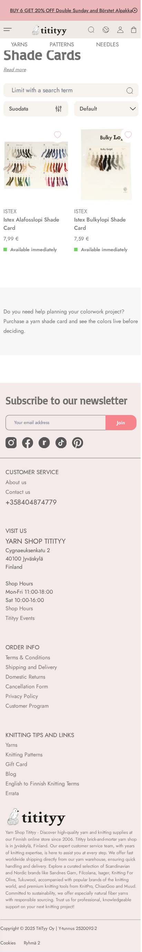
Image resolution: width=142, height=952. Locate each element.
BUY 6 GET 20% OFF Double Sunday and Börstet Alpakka (70, 10)
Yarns (11, 745)
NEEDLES (107, 44)
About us (16, 482)
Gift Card (16, 764)
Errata (12, 793)
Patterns (62, 44)
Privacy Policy (22, 696)
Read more (14, 69)
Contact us (18, 492)
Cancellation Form (27, 686)
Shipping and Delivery (31, 667)
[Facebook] (27, 442)
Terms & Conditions (28, 657)
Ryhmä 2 (32, 943)
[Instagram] (11, 442)
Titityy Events (20, 618)
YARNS (19, 44)
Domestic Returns (25, 677)
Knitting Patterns (24, 754)
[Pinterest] (77, 442)
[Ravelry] (44, 442)
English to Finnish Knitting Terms (42, 784)
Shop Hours (19, 608)
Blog (11, 774)
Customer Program (27, 706)
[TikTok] (61, 442)
